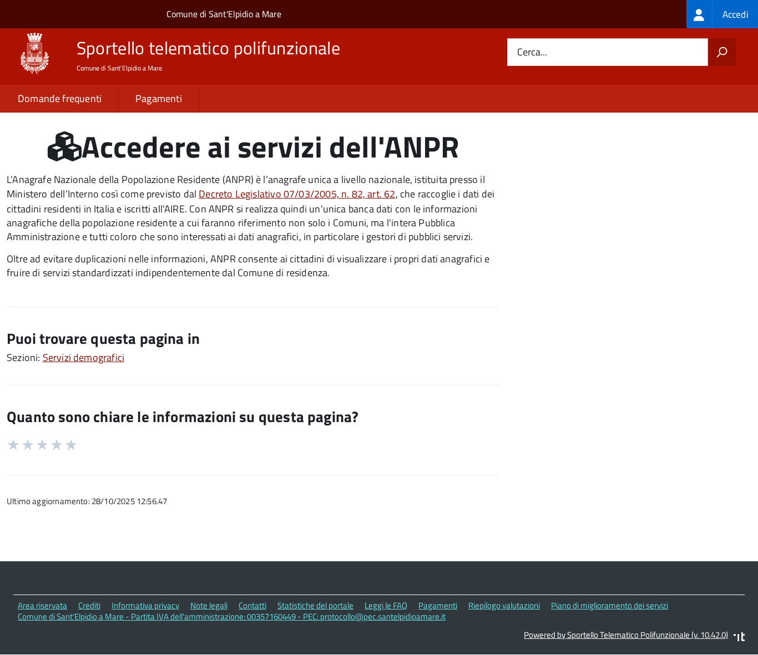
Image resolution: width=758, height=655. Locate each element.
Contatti (252, 605)
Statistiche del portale (315, 605)
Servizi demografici (83, 357)
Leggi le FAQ (386, 605)
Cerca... (532, 52)
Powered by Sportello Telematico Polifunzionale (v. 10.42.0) (626, 634)
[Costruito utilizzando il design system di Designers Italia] (739, 638)
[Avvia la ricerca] (722, 52)
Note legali (209, 605)
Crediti (89, 605)
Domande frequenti (60, 98)
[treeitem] (722, 14)
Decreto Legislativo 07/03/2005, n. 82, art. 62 (297, 193)
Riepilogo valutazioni (504, 605)
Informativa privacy (145, 605)
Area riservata (42, 605)
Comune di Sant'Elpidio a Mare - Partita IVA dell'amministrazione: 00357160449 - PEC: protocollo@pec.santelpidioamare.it (232, 616)
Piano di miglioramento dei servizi (609, 605)
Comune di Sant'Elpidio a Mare (223, 14)
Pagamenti (158, 98)
